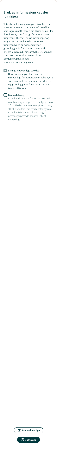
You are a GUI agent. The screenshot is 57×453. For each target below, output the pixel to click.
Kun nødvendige (30, 430)
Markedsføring (16, 95)
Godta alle (30, 440)
